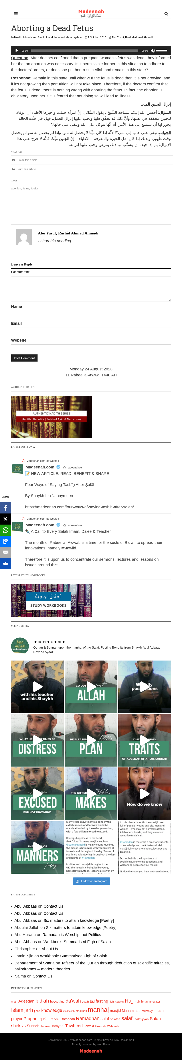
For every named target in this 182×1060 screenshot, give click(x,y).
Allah (14, 1001)
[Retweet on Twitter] (23, 460)
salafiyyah (142, 1019)
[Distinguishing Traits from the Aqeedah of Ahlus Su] (144, 740)
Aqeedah (26, 1001)
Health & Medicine (25, 37)
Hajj (129, 1001)
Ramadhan (87, 1018)
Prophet (31, 1018)
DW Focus (109, 1040)
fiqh (111, 1001)
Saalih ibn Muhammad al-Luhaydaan (60, 37)
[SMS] (5, 541)
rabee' (55, 1019)
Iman (144, 1001)
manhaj (98, 1009)
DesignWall (127, 1040)
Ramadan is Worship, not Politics (71, 934)
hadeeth (119, 1001)
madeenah (69, 1011)
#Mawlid (68, 548)
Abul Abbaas (25, 906)
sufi (24, 1026)
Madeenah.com (40, 467)
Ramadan (68, 1019)
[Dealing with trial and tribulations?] (91, 740)
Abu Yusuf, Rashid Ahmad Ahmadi (132, 37)
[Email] (5, 552)
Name (16, 306)
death (85, 1001)
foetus (35, 188)
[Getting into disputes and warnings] (37, 687)
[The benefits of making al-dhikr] (37, 740)
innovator (154, 1001)
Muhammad (131, 1011)
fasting (102, 1001)
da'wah (73, 1001)
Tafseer (45, 1026)
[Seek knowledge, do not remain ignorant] (37, 793)
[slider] (162, 50)
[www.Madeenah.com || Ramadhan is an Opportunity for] (144, 847)
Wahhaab (113, 1026)
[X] (5, 519)
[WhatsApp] (5, 530)
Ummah (100, 1026)
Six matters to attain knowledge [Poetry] (79, 920)
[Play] (17, 50)
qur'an (44, 1019)
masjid (115, 1011)
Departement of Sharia (34, 963)
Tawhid (89, 1026)
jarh (28, 1010)
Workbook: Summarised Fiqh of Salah (77, 942)
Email (16, 323)
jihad (37, 1011)
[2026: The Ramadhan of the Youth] (91, 847)
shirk (15, 1025)
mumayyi (147, 1011)
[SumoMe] (5, 563)
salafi (127, 1018)
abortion (16, 188)
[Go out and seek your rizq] (91, 687)
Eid (92, 1001)
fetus (26, 188)
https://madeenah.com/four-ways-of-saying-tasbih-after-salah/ (79, 507)
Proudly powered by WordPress (91, 1044)
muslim (160, 1011)
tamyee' (58, 1026)
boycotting (57, 1001)
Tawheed (74, 1025)
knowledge (51, 1010)
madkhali (81, 1010)
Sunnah (33, 1026)
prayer (16, 1019)
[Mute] (152, 50)
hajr (137, 1001)
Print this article (26, 169)
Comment (20, 272)
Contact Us (53, 906)
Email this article (27, 160)
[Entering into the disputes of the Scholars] (37, 847)
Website (18, 340)
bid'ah (42, 1001)
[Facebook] (5, 507)
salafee (115, 1019)
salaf (105, 1019)
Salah (155, 1018)
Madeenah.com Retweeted (42, 460)
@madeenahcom (73, 467)
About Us (50, 949)
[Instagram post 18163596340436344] (144, 793)
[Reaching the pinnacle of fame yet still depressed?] (144, 687)
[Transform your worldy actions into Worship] (91, 793)
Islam (17, 1010)
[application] (91, 50)
